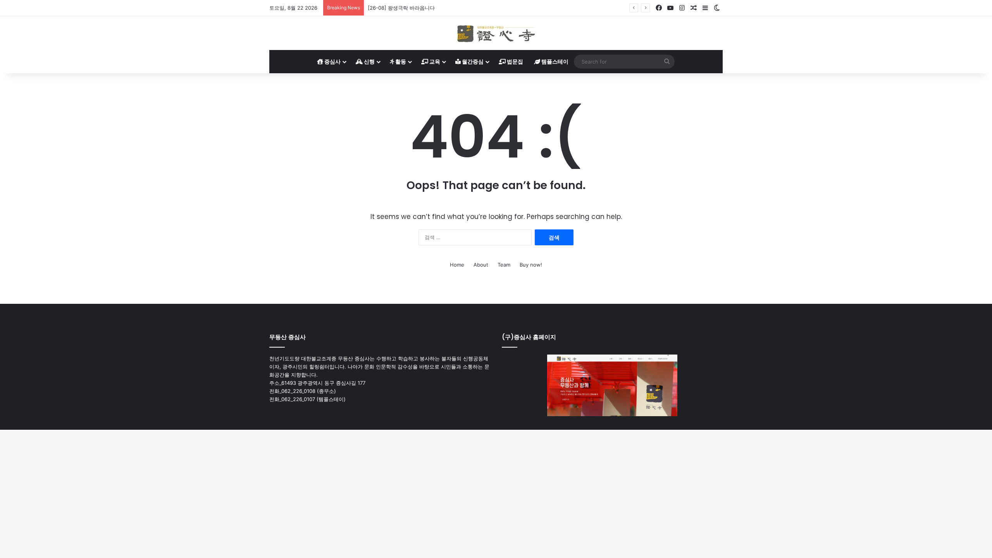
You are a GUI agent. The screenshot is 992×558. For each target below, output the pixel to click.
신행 (369, 61)
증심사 (332, 61)
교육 (434, 61)
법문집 (514, 61)
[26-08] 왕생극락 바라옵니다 (401, 8)
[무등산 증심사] (496, 33)
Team (504, 265)
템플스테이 (554, 61)
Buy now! (531, 265)
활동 (400, 61)
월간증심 (472, 61)
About (481, 265)
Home (457, 265)
